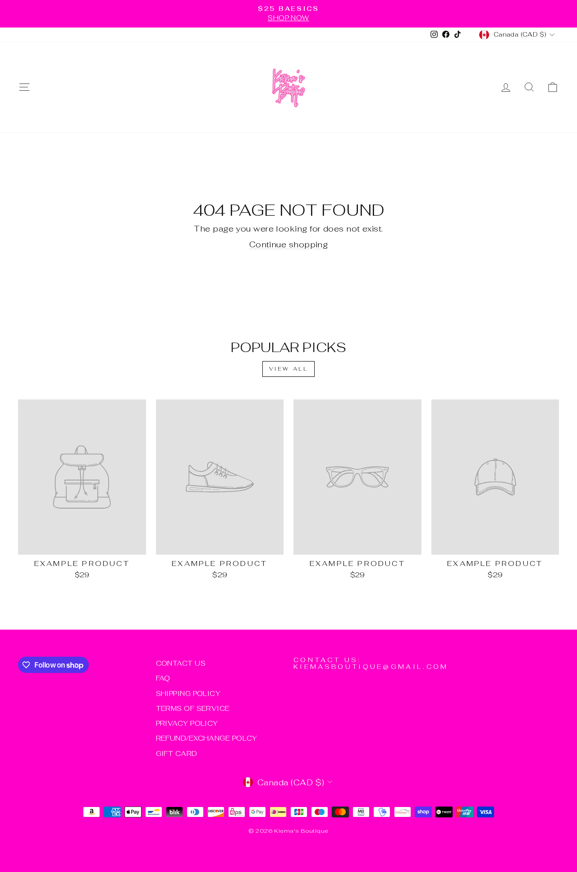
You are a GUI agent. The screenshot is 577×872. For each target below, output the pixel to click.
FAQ (163, 678)
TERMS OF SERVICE (193, 708)
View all (288, 368)
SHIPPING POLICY (188, 693)
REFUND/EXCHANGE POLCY (206, 738)
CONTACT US (181, 663)
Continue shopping (288, 244)
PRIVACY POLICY (187, 723)
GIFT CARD (176, 753)
